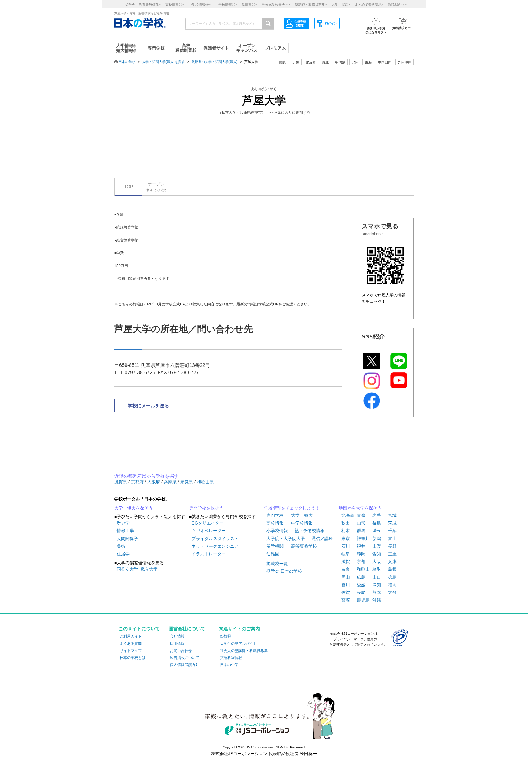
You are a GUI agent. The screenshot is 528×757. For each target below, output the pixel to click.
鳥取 (376, 569)
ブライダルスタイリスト (215, 538)
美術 (121, 546)
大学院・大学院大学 (285, 538)
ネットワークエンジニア (215, 546)
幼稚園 (272, 553)
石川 (345, 546)
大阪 (376, 561)
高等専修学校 (304, 546)
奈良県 (187, 481)
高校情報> (174, 4)
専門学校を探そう (206, 508)
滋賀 (345, 561)
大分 (392, 592)
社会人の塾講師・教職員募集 (244, 651)
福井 (361, 546)
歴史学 (123, 523)
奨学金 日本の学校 (284, 571)
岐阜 (345, 553)
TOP (128, 186)
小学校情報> (226, 4)
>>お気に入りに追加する (290, 112)
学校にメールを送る (148, 405)
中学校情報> (200, 4)
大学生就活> (341, 4)
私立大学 (149, 569)
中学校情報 (302, 523)
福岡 (392, 584)
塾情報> (249, 4)
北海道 (311, 62)
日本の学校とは (132, 658)
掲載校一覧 (277, 563)
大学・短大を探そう (133, 508)
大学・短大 (302, 515)
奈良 (345, 569)
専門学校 (275, 515)
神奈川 (363, 538)
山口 (376, 577)
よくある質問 (131, 644)
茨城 (392, 523)
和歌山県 (205, 481)
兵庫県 (171, 481)
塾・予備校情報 (309, 530)
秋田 (345, 523)
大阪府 (154, 481)
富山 (392, 538)
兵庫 (392, 561)
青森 (361, 515)
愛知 (376, 553)
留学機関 (275, 546)
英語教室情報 (231, 658)
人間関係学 (127, 538)
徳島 (392, 577)
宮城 (392, 515)
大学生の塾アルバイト (238, 644)
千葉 (392, 530)
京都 (361, 561)
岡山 (345, 577)
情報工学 (125, 530)
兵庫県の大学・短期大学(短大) (215, 62)
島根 (392, 569)
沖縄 (376, 600)
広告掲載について (184, 658)
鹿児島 (363, 600)
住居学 (123, 553)
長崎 (361, 592)
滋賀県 (121, 481)
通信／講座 (322, 538)
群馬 (361, 530)
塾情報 (225, 636)
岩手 (376, 515)
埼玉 (376, 530)
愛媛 (361, 584)
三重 (392, 553)
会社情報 (177, 636)
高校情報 (275, 523)
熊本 (376, 592)
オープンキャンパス (156, 187)
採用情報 (177, 644)
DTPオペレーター (209, 530)
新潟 (376, 538)
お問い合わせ (181, 651)
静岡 (361, 553)
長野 (392, 546)
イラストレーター (209, 553)
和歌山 (363, 569)
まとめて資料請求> (369, 4)
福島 (376, 523)
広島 (361, 577)
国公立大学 (127, 569)
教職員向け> (397, 4)
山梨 (376, 546)
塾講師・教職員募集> (311, 4)
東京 (345, 538)
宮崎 (345, 600)
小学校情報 (277, 530)
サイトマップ (131, 651)
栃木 (345, 530)
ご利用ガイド (131, 636)
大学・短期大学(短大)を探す (163, 62)
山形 (361, 523)
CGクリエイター (208, 523)
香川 (345, 584)
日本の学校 (127, 62)
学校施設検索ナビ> (276, 4)
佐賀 (345, 592)
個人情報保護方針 (184, 665)
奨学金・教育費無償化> (143, 4)
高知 (376, 584)
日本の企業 (229, 665)
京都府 (138, 481)
